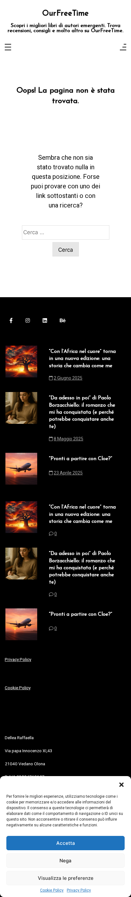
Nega (65, 861)
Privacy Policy (79, 890)
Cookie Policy (52, 890)
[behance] (62, 320)
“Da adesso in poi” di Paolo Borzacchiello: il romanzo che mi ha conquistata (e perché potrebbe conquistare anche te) (82, 412)
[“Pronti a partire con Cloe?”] (21, 469)
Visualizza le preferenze (65, 878)
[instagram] (28, 320)
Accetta (65, 843)
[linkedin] (45, 320)
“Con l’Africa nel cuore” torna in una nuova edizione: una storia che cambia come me (82, 358)
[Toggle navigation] (8, 47)
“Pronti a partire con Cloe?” (80, 458)
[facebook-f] (11, 320)
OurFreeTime (65, 14)
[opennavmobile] (123, 47)
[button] (121, 784)
